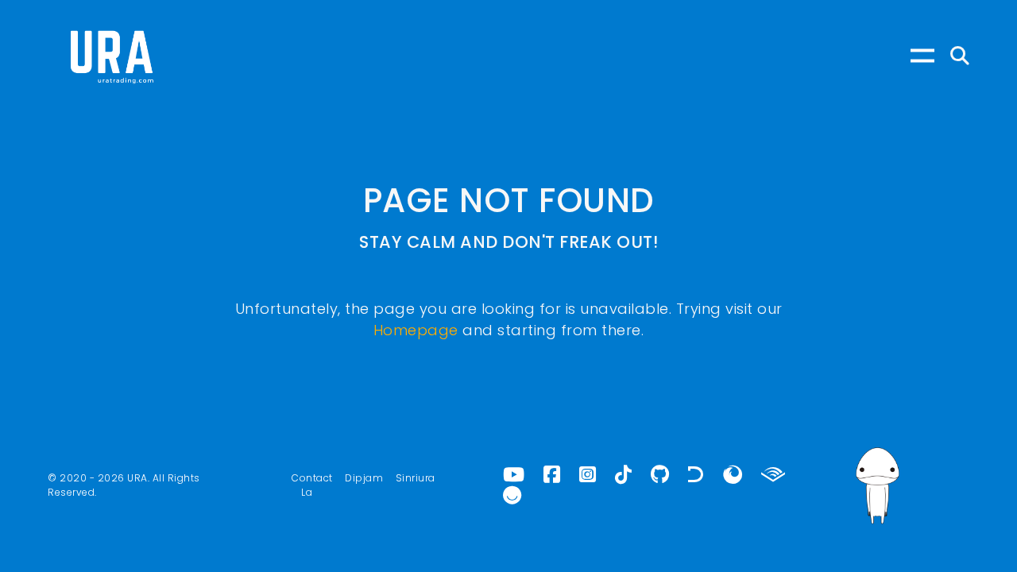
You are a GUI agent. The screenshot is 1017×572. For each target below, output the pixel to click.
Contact (312, 478)
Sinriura (415, 478)
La (306, 492)
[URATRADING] (111, 55)
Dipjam (364, 478)
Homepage (415, 330)
